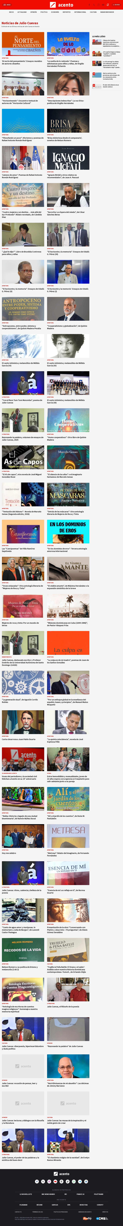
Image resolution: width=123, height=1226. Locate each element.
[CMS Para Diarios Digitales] (102, 1218)
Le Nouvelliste (26, 1194)
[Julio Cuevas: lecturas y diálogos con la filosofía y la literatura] (23, 1108)
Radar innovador (107, 12)
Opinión (33, 12)
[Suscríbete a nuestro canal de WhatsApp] (74, 1181)
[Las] (23, 537)
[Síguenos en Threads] (61, 1181)
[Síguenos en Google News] (86, 1181)
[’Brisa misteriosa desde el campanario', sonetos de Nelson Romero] (68, 126)
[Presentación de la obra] (68, 916)
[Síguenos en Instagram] (98, 5)
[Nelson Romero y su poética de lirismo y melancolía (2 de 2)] (23, 956)
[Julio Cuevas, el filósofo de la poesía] (68, 996)
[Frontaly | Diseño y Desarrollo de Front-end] (87, 1218)
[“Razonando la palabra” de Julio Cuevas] (68, 1034)
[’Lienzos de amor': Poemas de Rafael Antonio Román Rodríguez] (23, 163)
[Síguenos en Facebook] (89, 5)
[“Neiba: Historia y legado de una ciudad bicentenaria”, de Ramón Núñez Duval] (23, 804)
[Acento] (61, 1174)
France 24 (80, 1194)
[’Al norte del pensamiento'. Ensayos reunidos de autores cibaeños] (23, 50)
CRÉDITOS (105, 1212)
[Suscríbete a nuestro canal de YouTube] (103, 5)
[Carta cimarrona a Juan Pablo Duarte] (23, 727)
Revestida (84, 1205)
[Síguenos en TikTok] (68, 1181)
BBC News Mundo (48, 1194)
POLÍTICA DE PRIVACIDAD (61, 1212)
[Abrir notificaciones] (107, 5)
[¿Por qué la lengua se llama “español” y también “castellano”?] (106, 54)
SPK (68, 1205)
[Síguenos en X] (94, 5)
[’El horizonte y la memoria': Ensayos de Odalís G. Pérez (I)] (68, 277)
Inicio (11, 12)
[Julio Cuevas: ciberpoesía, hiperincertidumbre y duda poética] (23, 1034)
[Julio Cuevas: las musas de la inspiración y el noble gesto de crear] (68, 1108)
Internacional (80, 12)
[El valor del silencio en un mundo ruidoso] (106, 87)
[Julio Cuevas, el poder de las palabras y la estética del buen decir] (23, 1145)
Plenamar (23, 1205)
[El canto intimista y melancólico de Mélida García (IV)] (68, 351)
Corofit (100, 1205)
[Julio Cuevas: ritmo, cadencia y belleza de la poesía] (23, 878)
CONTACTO (18, 1212)
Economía (55, 12)
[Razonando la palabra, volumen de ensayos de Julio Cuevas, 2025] (23, 425)
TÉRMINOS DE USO (37, 1212)
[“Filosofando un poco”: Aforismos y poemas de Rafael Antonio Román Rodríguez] (23, 126)
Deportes (67, 12)
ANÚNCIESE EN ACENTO (84, 1212)
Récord (39, 1205)
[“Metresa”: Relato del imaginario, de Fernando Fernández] (68, 841)
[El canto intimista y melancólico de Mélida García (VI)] (23, 351)
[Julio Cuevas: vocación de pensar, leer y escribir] (23, 1071)
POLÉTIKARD (98, 1194)
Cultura (93, 12)
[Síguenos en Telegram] (80, 1181)
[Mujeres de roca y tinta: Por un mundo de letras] (23, 611)
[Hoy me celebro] (23, 841)
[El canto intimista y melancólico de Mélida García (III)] (68, 388)
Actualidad (22, 12)
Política (44, 12)
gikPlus (55, 1205)
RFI (66, 1194)
